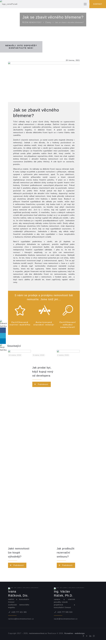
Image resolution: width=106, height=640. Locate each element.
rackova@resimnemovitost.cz (21, 619)
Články (48, 22)
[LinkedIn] (90, 636)
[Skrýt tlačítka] (3, 350)
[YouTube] (87, 636)
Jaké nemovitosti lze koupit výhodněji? (18, 552)
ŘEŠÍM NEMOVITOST (32, 22)
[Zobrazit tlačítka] (3, 326)
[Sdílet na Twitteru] (3, 335)
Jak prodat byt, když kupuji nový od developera (42, 371)
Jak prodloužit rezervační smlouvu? (65, 552)
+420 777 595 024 (64, 612)
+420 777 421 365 (19, 612)
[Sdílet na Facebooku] (3, 330)
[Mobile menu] (85, 4)
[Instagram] (94, 636)
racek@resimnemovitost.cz (66, 619)
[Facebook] (83, 636)
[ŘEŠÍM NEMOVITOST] (8, 4)
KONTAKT (97, 4)
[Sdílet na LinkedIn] (3, 341)
